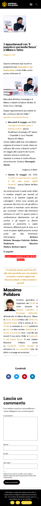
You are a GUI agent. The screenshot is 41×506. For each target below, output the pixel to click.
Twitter (22, 346)
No (18, 503)
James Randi (11, 319)
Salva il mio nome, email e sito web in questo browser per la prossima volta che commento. (19, 475)
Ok (12, 503)
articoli (25, 326)
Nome (6, 444)
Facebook (11, 346)
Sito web (6, 463)
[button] (31, 4)
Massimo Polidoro (13, 4)
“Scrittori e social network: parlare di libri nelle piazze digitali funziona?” (23, 181)
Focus (8, 329)
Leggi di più (26, 503)
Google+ (30, 346)
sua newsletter (22, 349)
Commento (8, 416)
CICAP (32, 303)
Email (6, 453)
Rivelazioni (30, 329)
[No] (37, 498)
